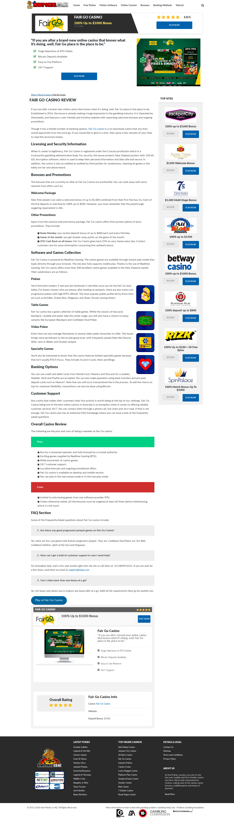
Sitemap (167, 751)
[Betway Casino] (180, 262)
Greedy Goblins (80, 747)
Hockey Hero (79, 763)
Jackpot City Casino (127, 751)
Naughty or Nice (80, 783)
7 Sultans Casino (125, 791)
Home (76, 5)
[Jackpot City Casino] (180, 115)
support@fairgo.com (79, 570)
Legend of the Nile (81, 751)
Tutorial (180, 5)
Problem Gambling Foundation (190, 808)
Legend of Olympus (82, 775)
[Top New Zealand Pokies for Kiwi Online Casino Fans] (48, 4)
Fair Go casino (96, 129)
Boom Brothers (80, 795)
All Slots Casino (125, 755)
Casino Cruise (124, 767)
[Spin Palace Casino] (180, 375)
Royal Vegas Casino (127, 795)
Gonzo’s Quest (80, 755)
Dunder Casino (125, 783)
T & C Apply (79, 26)
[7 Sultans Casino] (180, 188)
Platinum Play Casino (127, 775)
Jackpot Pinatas (80, 767)
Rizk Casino (123, 787)
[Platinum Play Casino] (180, 299)
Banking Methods (162, 5)
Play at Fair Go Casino (49, 600)
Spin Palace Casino (126, 747)
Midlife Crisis (79, 779)
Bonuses (145, 5)
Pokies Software (108, 5)
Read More (170, 794)
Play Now (174, 25)
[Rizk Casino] (180, 335)
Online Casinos (129, 5)
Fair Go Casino (103, 704)
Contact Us (168, 747)
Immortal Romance (81, 771)
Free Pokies (90, 5)
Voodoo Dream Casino (128, 779)
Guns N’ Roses (80, 759)
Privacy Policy (169, 759)
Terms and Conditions (173, 755)
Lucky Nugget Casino (128, 771)
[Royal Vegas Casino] (180, 151)
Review (170, 134)
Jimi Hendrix (79, 791)
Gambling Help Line (166, 808)
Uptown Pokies (125, 763)
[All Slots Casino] (180, 225)
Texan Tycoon (79, 787)
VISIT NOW (144, 619)
